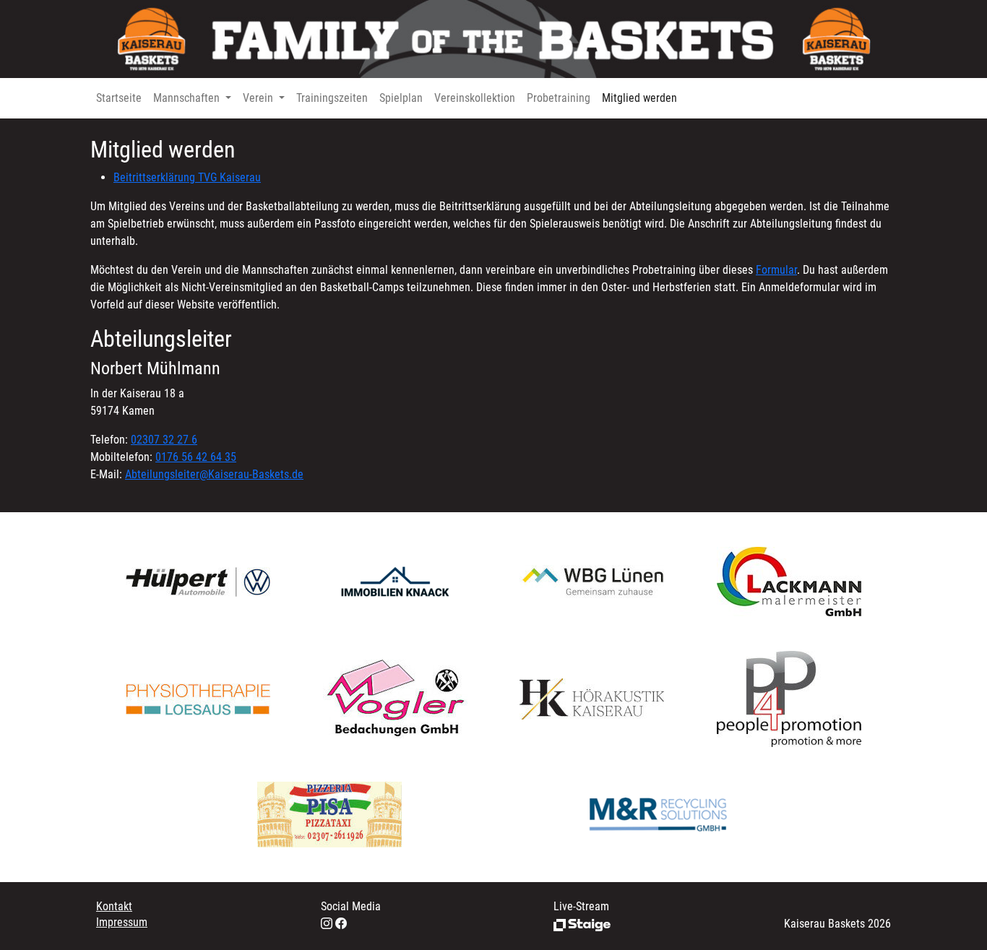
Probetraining (558, 98)
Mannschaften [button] (188, 98)
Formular (776, 270)
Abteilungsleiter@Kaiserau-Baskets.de (214, 474)
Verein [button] (259, 98)
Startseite (119, 98)
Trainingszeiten (332, 98)
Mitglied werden (639, 98)
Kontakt (114, 906)
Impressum (121, 922)
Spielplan (401, 98)
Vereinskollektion (474, 98)
